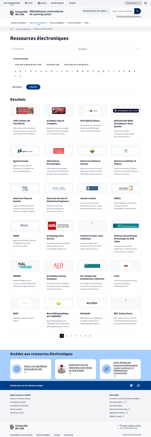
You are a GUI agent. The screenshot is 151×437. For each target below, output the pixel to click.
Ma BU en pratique (18, 23)
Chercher (33, 87)
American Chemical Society (90, 162)
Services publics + (117, 402)
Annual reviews (88, 198)
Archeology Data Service (55, 237)
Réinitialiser (17, 87)
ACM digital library (90, 120)
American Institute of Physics (125, 162)
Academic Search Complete (55, 122)
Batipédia (85, 313)
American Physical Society (22, 200)
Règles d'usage (117, 416)
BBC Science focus (123, 313)
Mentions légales (43, 434)
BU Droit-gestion (58, 3)
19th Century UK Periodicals (21, 122)
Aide (86, 23)
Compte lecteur (134, 3)
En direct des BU (74, 23)
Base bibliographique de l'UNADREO (58, 315)
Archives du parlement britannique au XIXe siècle (125, 238)
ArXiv (116, 276)
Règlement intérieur (117, 412)
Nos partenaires (116, 405)
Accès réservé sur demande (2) (76, 64)
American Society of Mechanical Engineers (58, 200)
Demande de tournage (118, 409)
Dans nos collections (38, 23)
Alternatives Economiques (53, 162)
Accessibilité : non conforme (21, 434)
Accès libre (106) (52, 64)
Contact (57, 434)
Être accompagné (57, 23)
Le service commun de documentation (125, 398)
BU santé (73, 3)
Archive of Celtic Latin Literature (91, 237)
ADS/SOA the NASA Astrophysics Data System (123, 123)
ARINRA (17, 276)
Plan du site (68, 434)
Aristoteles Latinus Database (56, 277)
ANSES (117, 198)
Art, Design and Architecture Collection (92, 277)
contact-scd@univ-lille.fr (131, 425)
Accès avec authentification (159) (28, 64)
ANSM (16, 235)
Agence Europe (20, 161)
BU (11, 29)
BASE (15, 313)
